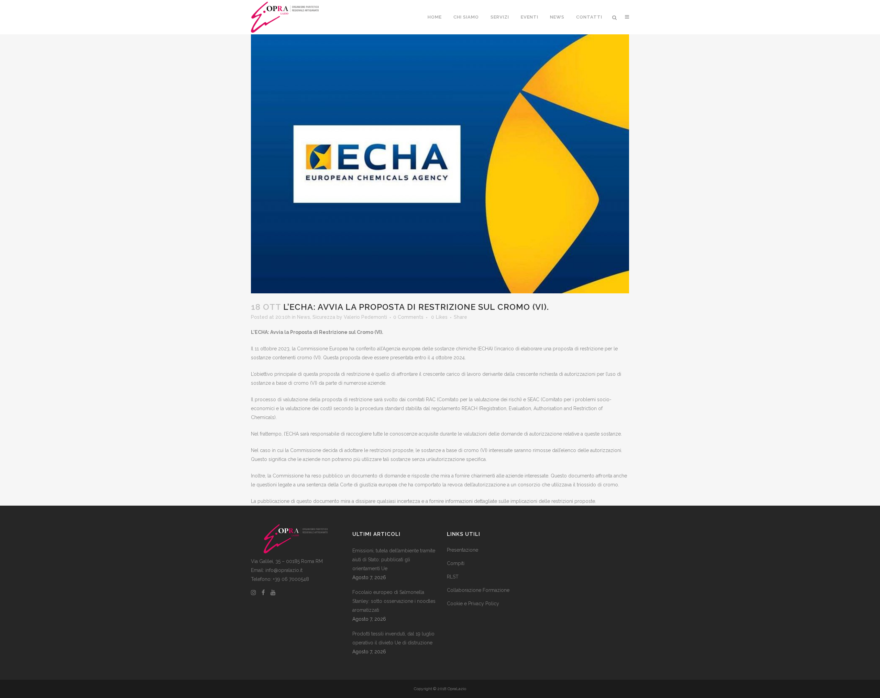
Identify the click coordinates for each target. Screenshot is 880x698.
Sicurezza (323, 317)
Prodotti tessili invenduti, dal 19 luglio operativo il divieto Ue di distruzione (393, 638)
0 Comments (408, 317)
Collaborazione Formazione (478, 590)
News (303, 317)
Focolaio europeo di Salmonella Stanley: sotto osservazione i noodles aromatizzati (394, 601)
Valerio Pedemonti (365, 317)
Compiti (455, 563)
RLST (453, 576)
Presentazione (462, 550)
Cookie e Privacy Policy (473, 603)
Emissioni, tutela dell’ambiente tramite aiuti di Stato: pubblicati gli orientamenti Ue (393, 559)
